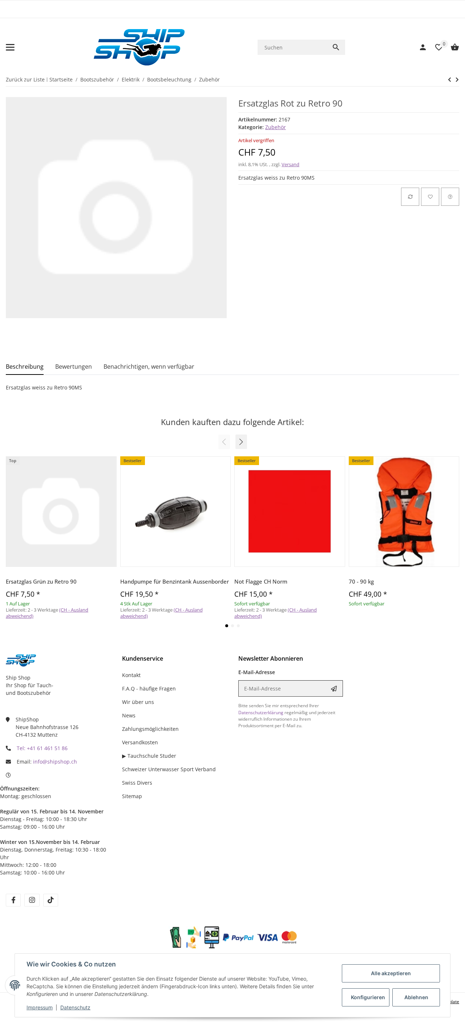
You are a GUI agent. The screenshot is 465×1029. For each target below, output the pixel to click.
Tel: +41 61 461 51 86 (42, 748)
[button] (241, 442)
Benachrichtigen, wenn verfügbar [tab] (149, 367)
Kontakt (131, 675)
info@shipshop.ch (55, 761)
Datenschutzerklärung (260, 712)
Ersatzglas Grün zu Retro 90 (41, 581)
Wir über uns (138, 701)
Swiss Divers (137, 782)
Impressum (40, 1007)
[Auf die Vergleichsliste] (410, 197)
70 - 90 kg (361, 581)
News (129, 715)
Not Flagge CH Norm (260, 581)
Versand (290, 164)
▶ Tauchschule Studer (149, 755)
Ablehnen (416, 997)
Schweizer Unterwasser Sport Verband (169, 769)
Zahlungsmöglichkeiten (150, 728)
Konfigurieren (368, 997)
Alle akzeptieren (391, 973)
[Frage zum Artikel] (450, 197)
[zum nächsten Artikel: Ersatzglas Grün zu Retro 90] (450, 80)
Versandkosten (140, 742)
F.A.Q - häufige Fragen (149, 688)
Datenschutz (75, 1007)
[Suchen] (336, 47)
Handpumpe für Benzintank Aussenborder (174, 581)
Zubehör (275, 127)
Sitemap (132, 796)
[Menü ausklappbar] (10, 47)
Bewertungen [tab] (73, 367)
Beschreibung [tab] (25, 367)
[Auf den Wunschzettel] (430, 197)
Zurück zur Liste (25, 79)
